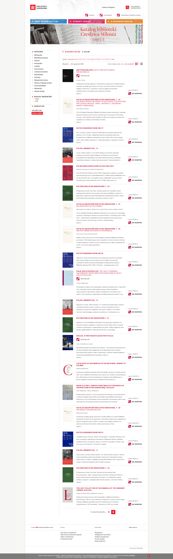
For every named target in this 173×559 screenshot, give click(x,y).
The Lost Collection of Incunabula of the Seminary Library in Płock (100, 489)
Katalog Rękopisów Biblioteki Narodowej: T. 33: (101, 103)
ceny (122, 64)
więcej (132, 555)
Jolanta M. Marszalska (83, 493)
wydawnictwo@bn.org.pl (45, 527)
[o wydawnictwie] (124, 21)
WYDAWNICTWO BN (72, 52)
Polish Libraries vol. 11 (87, 450)
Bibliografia (38, 55)
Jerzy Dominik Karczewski (84, 344)
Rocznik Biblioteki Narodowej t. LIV (93, 468)
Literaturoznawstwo (41, 72)
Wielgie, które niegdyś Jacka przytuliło (94, 336)
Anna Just (79, 234)
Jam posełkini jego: (95, 71)
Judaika (37, 66)
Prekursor (140, 548)
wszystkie (71, 59)
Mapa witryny (133, 527)
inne (113, 59)
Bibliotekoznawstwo (41, 58)
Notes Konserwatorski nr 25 (89, 432)
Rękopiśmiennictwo (41, 80)
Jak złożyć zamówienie (68, 533)
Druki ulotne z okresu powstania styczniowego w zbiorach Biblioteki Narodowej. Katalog (100, 386)
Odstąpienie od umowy (103, 535)
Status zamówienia (67, 537)
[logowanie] (106, 15)
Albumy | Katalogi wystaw (43, 83)
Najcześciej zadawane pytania (71, 535)
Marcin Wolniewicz (93, 390)
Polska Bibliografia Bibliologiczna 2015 (95, 166)
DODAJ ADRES (37, 113)
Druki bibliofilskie (40, 86)
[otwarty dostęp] (86, 21)
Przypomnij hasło (66, 539)
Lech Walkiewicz (81, 390)
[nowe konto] (129, 15)
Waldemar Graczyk (97, 493)
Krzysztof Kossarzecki (90, 234)
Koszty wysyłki (100, 539)
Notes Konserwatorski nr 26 (89, 253)
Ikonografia (38, 63)
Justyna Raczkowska (106, 209)
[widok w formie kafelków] (141, 63)
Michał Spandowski (82, 368)
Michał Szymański (82, 413)
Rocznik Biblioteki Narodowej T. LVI (93, 186)
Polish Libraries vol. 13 (87, 148)
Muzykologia (38, 74)
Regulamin (98, 533)
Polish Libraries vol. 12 (87, 300)
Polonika (37, 77)
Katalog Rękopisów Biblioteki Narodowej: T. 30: (98, 409)
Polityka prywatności (102, 537)
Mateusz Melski (118, 209)
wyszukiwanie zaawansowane (136, 7)
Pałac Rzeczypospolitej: (99, 273)
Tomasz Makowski (82, 283)
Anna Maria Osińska (82, 108)
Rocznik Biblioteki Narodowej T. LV (92, 318)
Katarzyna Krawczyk (82, 169)
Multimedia (38, 88)
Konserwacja (38, 69)
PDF (36, 101)
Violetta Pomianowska (96, 169)
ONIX (37, 99)
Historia (37, 61)
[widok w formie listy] (137, 63)
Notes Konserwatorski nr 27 (89, 128)
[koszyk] (89, 15)
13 (108, 512)
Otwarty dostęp (39, 91)
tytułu (118, 64)
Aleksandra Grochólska (83, 209)
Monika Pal (95, 209)
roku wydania (128, 64)
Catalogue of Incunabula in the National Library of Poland (101, 364)
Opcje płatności (100, 541)
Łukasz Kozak (80, 80)
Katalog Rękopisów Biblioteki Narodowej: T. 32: (98, 230)
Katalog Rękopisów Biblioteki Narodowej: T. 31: (98, 205)
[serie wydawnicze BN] (48, 21)
